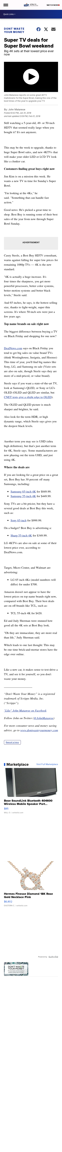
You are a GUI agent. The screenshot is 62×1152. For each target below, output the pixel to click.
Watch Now (52, 5)
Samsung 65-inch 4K (23, 491)
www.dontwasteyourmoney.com (39, 730)
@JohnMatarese (43, 718)
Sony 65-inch (18, 520)
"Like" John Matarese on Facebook (25, 710)
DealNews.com (13, 348)
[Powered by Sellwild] (53, 957)
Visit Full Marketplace (47, 764)
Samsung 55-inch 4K (23, 496)
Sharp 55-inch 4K (21, 535)
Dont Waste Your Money (14, 30)
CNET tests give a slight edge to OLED (28, 397)
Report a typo (12, 742)
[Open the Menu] (5, 5)
